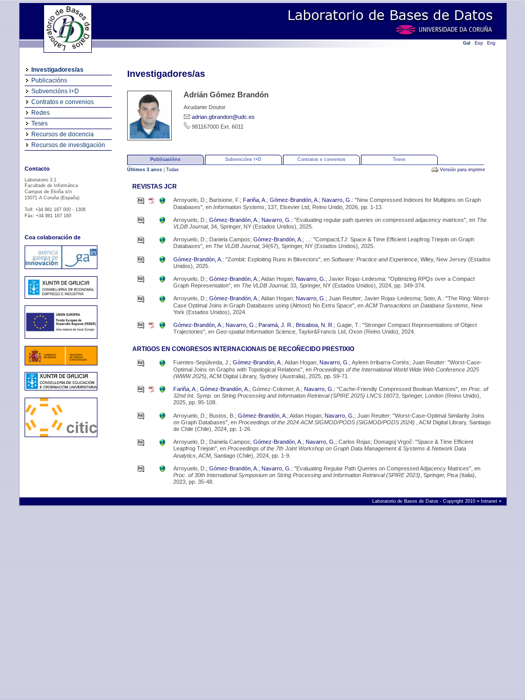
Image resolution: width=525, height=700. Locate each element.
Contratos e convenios (62, 102)
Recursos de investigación (68, 145)
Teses (39, 123)
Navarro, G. (337, 200)
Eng (491, 43)
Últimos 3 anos (145, 169)
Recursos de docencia (62, 134)
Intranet (490, 501)
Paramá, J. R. (275, 325)
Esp (479, 43)
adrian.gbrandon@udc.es (223, 117)
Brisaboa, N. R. (315, 325)
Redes (40, 112)
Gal (467, 43)
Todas (172, 169)
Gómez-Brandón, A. (294, 200)
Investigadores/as (57, 69)
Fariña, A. (255, 200)
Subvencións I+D (55, 91)
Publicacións (49, 80)
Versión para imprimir (462, 169)
